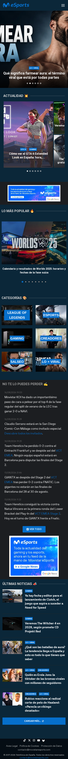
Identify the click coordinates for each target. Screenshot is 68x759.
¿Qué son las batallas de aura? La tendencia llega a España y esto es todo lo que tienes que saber (45, 653)
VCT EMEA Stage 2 (47, 513)
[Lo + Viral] (51, 362)
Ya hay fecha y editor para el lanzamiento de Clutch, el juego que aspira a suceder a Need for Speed (44, 601)
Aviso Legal (11, 745)
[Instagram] (34, 740)
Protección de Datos (51, 745)
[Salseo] (17, 362)
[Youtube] (38, 740)
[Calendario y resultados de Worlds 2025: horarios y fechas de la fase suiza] (34, 242)
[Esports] (51, 315)
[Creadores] (51, 338)
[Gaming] (17, 338)
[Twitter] (29, 740)
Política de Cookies (29, 745)
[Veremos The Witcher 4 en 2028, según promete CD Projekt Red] (12, 623)
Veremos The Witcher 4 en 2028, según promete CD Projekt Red (42, 627)
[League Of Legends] (17, 315)
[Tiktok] (24, 740)
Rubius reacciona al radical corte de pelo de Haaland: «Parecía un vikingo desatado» (43, 705)
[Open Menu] (63, 5)
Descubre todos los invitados (23, 433)
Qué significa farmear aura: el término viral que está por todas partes (34, 75)
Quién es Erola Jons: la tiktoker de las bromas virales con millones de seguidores (45, 679)
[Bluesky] (43, 740)
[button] (4, 44)
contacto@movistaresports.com (34, 749)
